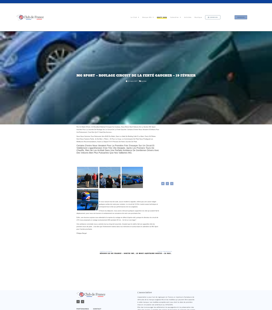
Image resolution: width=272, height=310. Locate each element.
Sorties (143, 81)
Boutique (198, 17)
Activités (187, 17)
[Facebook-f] (78, 301)
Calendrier (174, 17)
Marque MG (147, 17)
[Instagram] (82, 301)
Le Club (134, 17)
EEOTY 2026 (162, 17)
